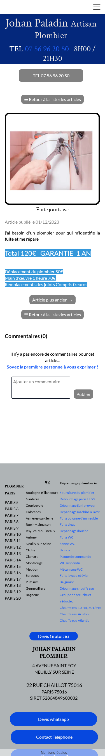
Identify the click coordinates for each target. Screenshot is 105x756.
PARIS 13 (13, 553)
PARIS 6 (11, 508)
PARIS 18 (13, 585)
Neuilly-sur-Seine (38, 544)
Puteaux (32, 582)
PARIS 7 (11, 515)
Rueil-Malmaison (38, 524)
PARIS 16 (13, 572)
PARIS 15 (13, 566)
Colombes (33, 512)
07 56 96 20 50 (47, 49)
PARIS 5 (11, 502)
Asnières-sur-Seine (39, 518)
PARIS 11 (13, 540)
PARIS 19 (13, 591)
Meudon (32, 569)
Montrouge (34, 563)
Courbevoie (34, 505)
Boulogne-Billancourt (42, 493)
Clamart (32, 556)
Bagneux (32, 595)
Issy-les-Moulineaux (40, 531)
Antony (31, 537)
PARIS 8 (11, 521)
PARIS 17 (13, 579)
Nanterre (32, 499)
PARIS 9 (11, 528)
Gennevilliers (35, 588)
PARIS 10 (13, 534)
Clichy (30, 550)
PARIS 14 (13, 560)
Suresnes (32, 575)
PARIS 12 (13, 547)
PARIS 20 (13, 598)
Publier (83, 394)
